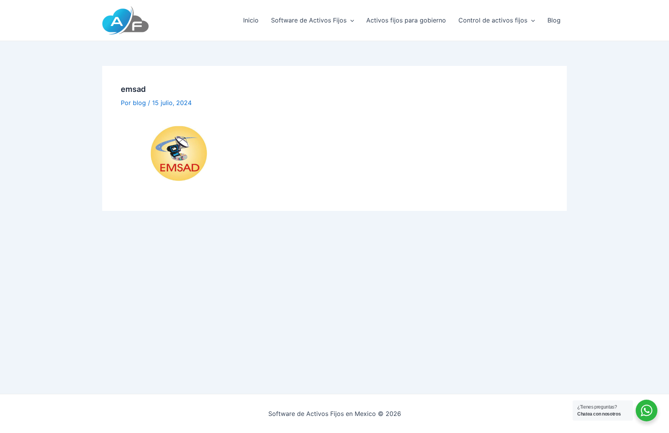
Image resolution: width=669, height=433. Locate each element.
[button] (350, 20)
